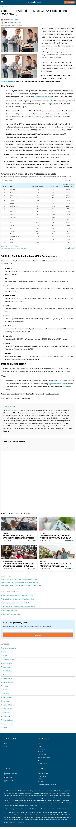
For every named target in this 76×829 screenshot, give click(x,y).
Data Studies (7, 671)
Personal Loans (8, 709)
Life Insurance (7, 697)
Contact (6, 743)
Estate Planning (8, 678)
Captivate (40, 752)
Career (5, 656)
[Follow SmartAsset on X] (5, 777)
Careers (6, 746)
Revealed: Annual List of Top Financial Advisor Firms (19, 579)
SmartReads (41, 749)
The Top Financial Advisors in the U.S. (16, 603)
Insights (5, 686)
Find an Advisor (69, 2)
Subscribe (38, 635)
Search (40, 743)
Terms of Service (43, 773)
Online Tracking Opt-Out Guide (47, 784)
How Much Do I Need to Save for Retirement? (19, 607)
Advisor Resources (9, 648)
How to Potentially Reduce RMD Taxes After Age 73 (19, 582)
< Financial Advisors (7, 6)
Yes (6, 445)
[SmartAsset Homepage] (35, 2)
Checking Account (9, 659)
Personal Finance (8, 705)
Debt (4, 675)
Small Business (8, 720)
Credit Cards (7, 663)
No (6, 448)
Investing (6, 693)
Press (39, 760)
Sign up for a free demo (57, 384)
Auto (4, 652)
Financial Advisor (9, 682)
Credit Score (7, 667)
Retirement (6, 716)
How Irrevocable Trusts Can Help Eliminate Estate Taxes (21, 585)
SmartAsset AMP (43, 754)
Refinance (6, 712)
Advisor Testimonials (44, 757)
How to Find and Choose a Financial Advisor (18, 599)
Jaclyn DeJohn (9, 407)
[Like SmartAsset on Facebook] (5, 773)
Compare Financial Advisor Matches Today (18, 595)
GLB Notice (41, 782)
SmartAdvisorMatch (43, 763)
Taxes (5, 728)
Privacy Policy (42, 776)
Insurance (6, 690)
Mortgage (6, 701)
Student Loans (8, 724)
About (40, 746)
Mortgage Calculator (10, 610)
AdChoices (41, 779)
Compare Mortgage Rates (12, 614)
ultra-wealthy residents (44, 97)
